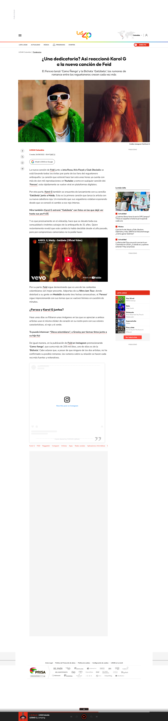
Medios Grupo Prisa (37, 676)
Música (46, 45)
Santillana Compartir (91, 668)
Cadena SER (101, 668)
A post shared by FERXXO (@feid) (67, 439)
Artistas (64, 446)
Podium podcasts (79, 675)
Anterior (71, 716)
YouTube (84, 647)
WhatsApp (22, 163)
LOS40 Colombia (84, 35)
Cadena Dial (97, 671)
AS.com (109, 668)
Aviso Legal (49, 663)
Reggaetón (46, 446)
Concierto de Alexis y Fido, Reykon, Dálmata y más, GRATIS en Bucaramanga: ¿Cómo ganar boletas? (132, 231)
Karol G (48, 309)
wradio (80, 671)
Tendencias (37, 52)
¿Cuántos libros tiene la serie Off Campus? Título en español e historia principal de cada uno (133, 218)
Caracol (125, 668)
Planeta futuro (114, 671)
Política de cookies (84, 663)
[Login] (147, 35)
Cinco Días (89, 671)
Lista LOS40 (23, 45)
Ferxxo (35, 309)
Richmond (56, 675)
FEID (38, 446)
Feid (70, 342)
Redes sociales (80, 446)
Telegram (22, 169)
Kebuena (122, 671)
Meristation (119, 675)
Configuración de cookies (100, 663)
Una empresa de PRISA (37, 670)
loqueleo (108, 675)
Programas (60, 45)
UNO (74, 671)
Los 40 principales (69, 668)
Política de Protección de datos (65, 663)
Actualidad (35, 45)
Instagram (55, 446)
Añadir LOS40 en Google (44, 162)
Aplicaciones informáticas (96, 446)
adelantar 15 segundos (91, 716)
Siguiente (96, 716)
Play (84, 716)
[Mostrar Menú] (21, 35)
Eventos (72, 45)
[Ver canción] (121, 299)
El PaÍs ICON (88, 675)
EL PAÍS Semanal (106, 671)
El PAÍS (58, 668)
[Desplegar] (84, 709)
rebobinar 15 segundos (76, 716)
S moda (98, 675)
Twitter (22, 157)
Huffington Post (61, 671)
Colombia (136, 35)
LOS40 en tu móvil (117, 663)
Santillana (79, 668)
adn (116, 668)
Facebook (22, 151)
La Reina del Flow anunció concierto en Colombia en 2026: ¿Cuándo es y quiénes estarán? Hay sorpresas (132, 244)
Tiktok (75, 647)
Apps (71, 446)
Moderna (68, 675)
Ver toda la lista (131, 337)
